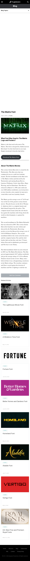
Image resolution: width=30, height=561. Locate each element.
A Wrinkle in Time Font (11, 337)
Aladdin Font (7, 466)
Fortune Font (8, 369)
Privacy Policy (20, 551)
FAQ (7, 551)
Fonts (10, 116)
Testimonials (24, 548)
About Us (11, 548)
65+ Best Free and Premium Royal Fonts (13, 531)
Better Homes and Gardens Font (15, 401)
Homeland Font (9, 433)
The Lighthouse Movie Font (13, 305)
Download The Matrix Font (11, 157)
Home (4, 548)
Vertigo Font (7, 498)
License (13, 551)
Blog (15, 6)
